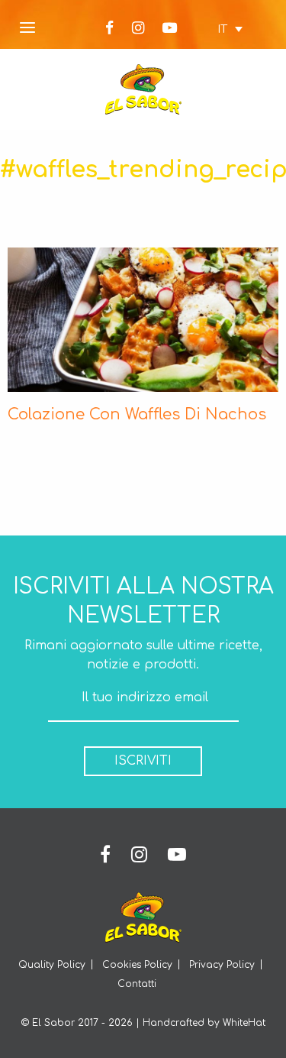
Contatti (136, 984)
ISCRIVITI (143, 761)
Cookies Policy (137, 964)
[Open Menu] (27, 28)
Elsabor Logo (143, 89)
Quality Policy (51, 964)
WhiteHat (244, 1023)
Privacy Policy (222, 964)
